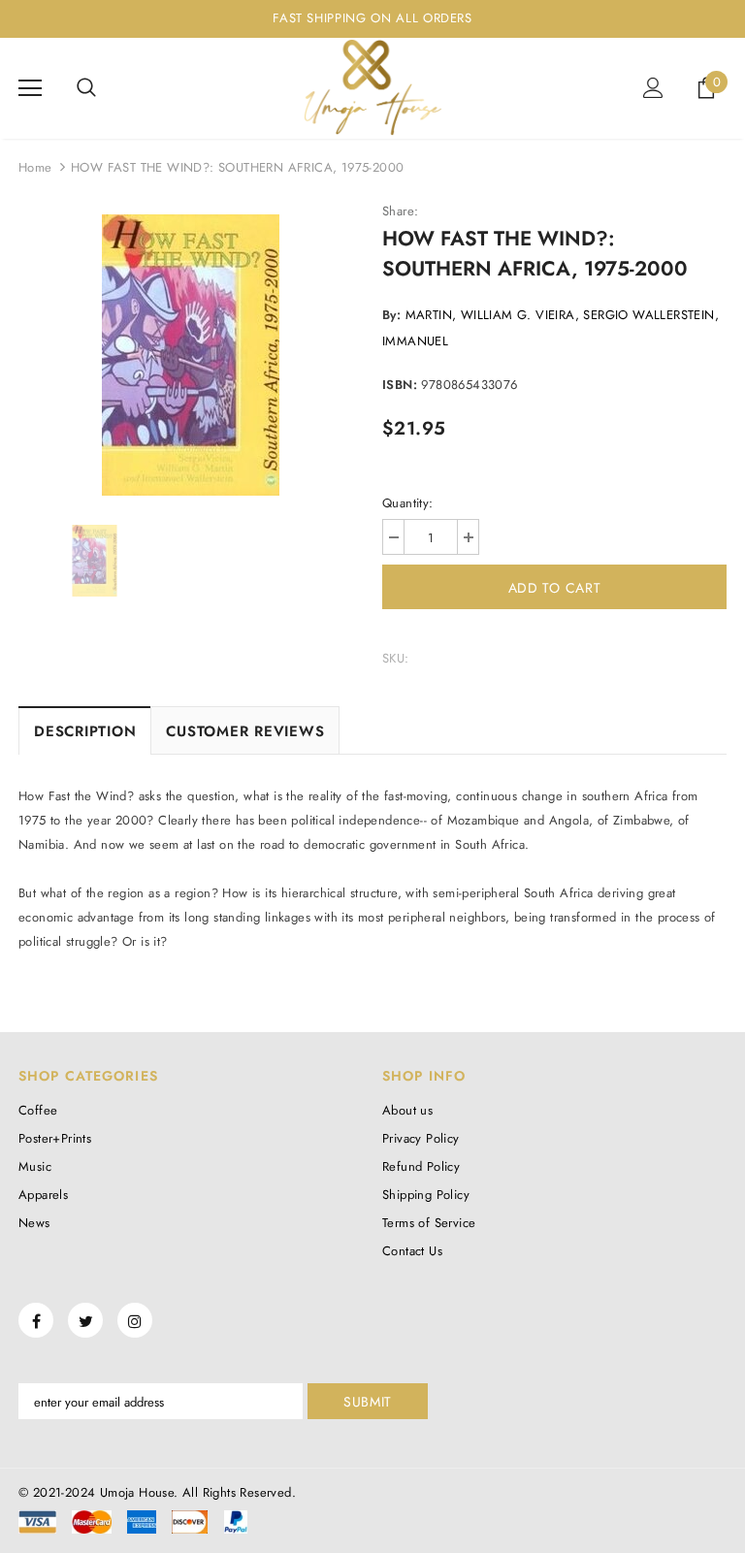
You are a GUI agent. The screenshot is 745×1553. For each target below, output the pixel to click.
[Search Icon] (86, 88)
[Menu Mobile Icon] (30, 88)
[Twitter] (85, 1320)
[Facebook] (35, 1320)
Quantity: (408, 503)
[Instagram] (134, 1320)
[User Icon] (653, 88)
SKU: (395, 658)
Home (35, 167)
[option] (190, 355)
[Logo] (372, 87)
